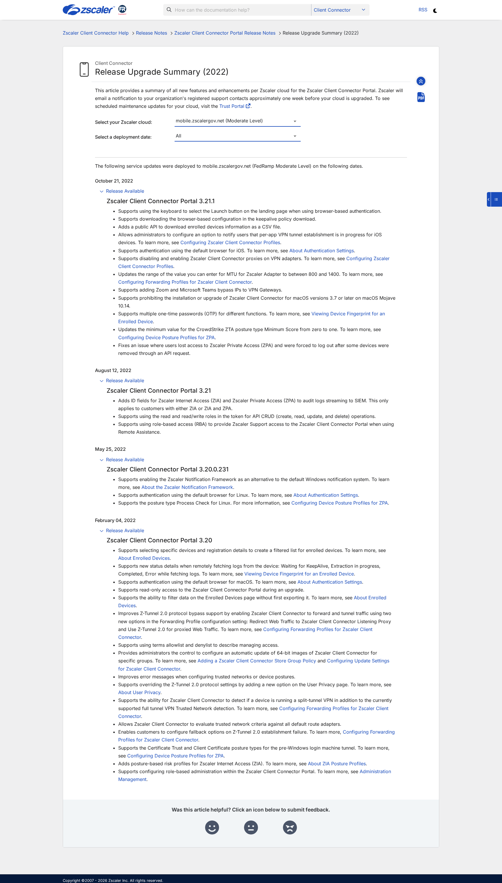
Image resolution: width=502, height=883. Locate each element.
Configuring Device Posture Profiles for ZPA (166, 337)
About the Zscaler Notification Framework (187, 487)
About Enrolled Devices (144, 558)
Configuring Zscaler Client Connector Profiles (230, 242)
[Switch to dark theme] (435, 10)
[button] (251, 191)
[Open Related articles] (494, 199)
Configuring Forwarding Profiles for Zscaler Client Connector (185, 282)
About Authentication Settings (321, 250)
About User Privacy (139, 692)
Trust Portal (231, 106)
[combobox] (237, 10)
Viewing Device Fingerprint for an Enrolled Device (299, 574)
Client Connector (332, 10)
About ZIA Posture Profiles (337, 763)
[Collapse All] (421, 81)
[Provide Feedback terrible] (289, 827)
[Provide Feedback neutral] (251, 827)
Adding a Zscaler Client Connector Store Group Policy (257, 661)
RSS (423, 9)
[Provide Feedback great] (212, 827)
